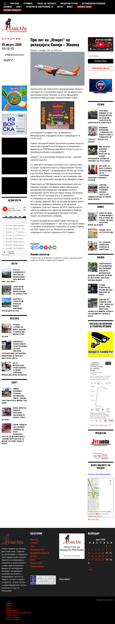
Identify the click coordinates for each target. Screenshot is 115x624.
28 (103, 559)
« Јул (90, 569)
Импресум (9, 606)
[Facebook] (33, 247)
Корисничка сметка (100, 68)
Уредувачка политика (13, 610)
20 (100, 556)
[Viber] (50, 247)
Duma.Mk (4, 257)
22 (107, 556)
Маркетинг (9, 603)
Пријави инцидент (12, 10)
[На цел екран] (111, 49)
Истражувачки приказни (93, 3)
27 (100, 559)
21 (103, 556)
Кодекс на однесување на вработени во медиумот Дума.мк (18, 613)
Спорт (19, 6)
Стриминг (28, 3)
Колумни (8, 6)
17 (89, 556)
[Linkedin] (41, 247)
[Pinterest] (46, 247)
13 (100, 552)
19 (96, 556)
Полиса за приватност (13, 617)
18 (92, 556)
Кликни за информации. (99, 474)
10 (89, 552)
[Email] (54, 247)
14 (103, 552)
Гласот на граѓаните (46, 3)
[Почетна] (5, 3)
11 (92, 552)
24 (89, 559)
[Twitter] (37, 247)
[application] (100, 44)
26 (96, 559)
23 (111, 556)
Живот (70, 6)
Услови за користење (12, 619)
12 (96, 552)
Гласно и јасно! (84, 6)
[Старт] (91, 49)
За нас (8, 601)
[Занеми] (107, 49)
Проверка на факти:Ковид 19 (39, 6)
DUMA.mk (10, 257)
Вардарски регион (69, 3)
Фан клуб (14, 3)
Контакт (8, 608)
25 (93, 559)
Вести (60, 6)
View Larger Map (93, 519)
